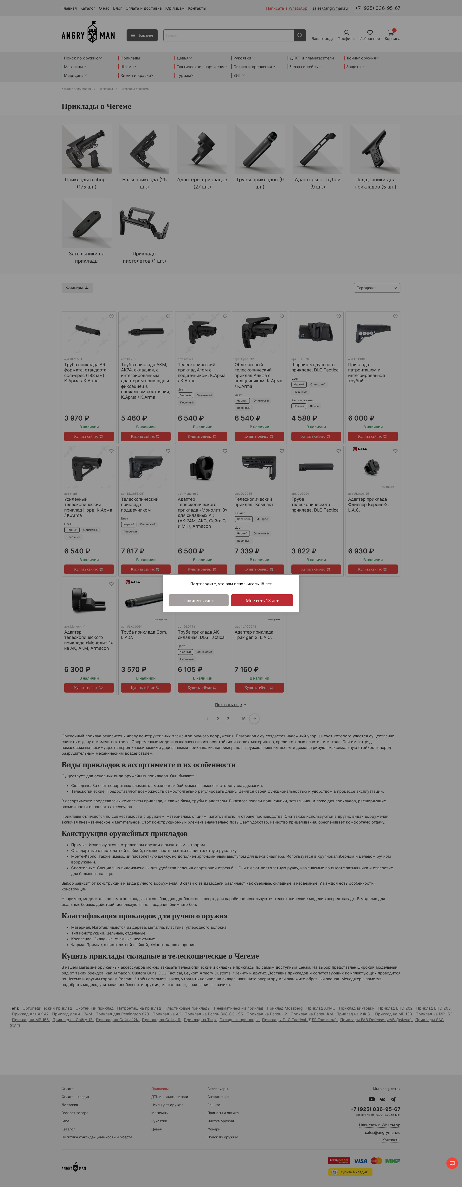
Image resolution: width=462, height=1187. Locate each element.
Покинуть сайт (198, 600)
